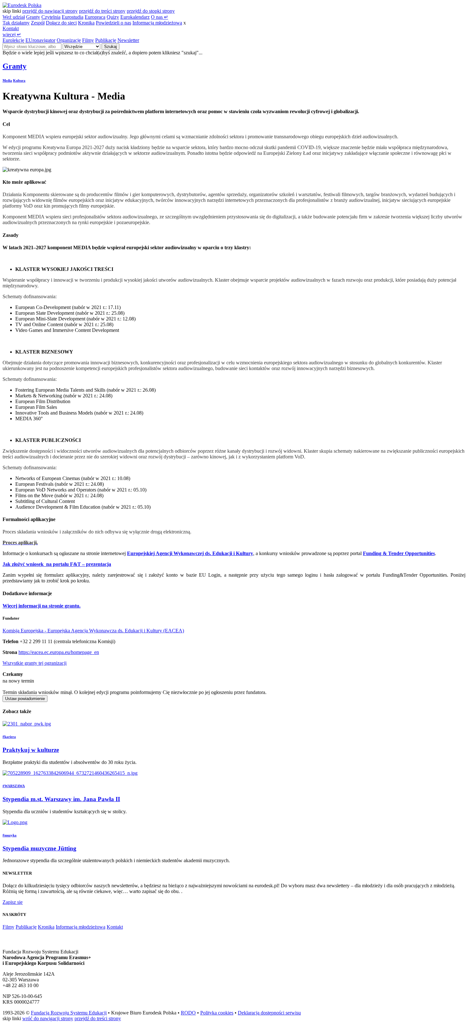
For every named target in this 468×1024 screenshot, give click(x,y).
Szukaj (110, 46)
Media (7, 80)
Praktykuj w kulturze (31, 749)
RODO (188, 1012)
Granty (33, 17)
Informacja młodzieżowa (157, 22)
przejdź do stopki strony (151, 11)
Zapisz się (13, 902)
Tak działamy (16, 22)
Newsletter (128, 40)
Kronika (86, 22)
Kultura (19, 80)
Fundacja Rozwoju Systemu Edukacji (69, 1012)
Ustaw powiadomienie (25, 698)
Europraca (95, 17)
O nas (159, 17)
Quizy (113, 17)
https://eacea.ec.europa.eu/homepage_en (58, 652)
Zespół (38, 22)
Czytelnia (50, 17)
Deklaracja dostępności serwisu (269, 1012)
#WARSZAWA (14, 786)
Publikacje (105, 40)
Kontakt (11, 28)
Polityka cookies (216, 1012)
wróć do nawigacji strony (47, 1018)
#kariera (9, 737)
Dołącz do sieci (61, 22)
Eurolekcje (13, 40)
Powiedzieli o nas (113, 22)
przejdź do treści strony (102, 11)
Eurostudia (72, 17)
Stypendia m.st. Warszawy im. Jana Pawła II (61, 799)
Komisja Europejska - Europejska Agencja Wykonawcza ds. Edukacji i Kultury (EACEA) (93, 630)
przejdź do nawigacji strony (50, 11)
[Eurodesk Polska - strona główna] (22, 5)
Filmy (88, 40)
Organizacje (69, 40)
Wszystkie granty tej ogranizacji (35, 663)
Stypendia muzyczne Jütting (39, 848)
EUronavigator (40, 40)
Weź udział (14, 17)
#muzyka (10, 835)
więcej (12, 34)
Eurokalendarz (135, 17)
